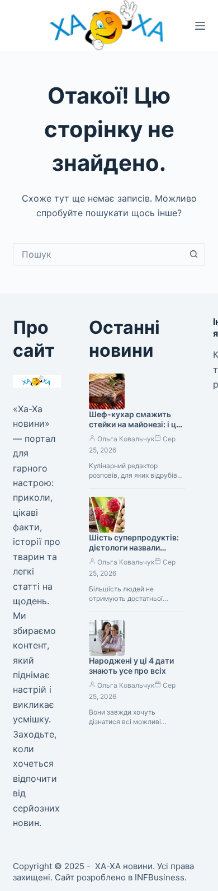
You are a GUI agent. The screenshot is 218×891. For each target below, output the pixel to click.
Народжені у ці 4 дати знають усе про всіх (131, 666)
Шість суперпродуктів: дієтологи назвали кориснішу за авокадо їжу (134, 553)
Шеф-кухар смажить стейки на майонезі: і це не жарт (135, 424)
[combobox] (98, 254)
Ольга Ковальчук (125, 439)
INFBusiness (159, 877)
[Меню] (200, 26)
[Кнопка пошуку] (194, 254)
